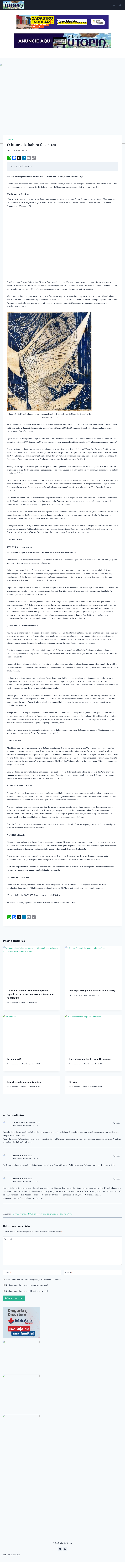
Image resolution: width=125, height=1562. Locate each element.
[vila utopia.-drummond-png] (21, 1433)
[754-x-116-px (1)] (62, 28)
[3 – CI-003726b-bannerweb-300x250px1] (21, 1356)
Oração (73, 1082)
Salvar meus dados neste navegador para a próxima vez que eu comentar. (33, 1279)
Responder (116, 1123)
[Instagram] (65, 1549)
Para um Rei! (14, 1059)
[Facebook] (60, 1549)
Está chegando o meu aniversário (24, 1082)
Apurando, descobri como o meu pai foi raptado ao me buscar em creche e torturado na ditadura (30, 994)
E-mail (68, 1272)
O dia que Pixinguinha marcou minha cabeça (92, 990)
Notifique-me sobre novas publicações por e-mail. (26, 1291)
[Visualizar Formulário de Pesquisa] (120, 5)
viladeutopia (14, 1003)
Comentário (10, 1239)
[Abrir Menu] (114, 5)
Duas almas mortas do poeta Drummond (90, 1059)
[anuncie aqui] (62, 47)
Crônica (11, 140)
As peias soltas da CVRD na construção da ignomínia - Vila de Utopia (42, 1213)
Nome (7, 1272)
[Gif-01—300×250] (21, 1322)
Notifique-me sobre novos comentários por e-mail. (26, 1285)
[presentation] (31, 965)
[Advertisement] (62, 229)
